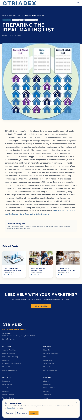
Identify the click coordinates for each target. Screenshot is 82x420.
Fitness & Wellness (8, 395)
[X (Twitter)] (11, 339)
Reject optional (22, 413)
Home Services (7, 384)
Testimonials (47, 395)
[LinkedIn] (3, 339)
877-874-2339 (6, 333)
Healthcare (5, 391)
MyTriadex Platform (49, 388)
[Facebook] (7, 339)
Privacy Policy (11, 408)
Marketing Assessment (9, 370)
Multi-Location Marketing (10, 357)
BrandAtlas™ (6, 360)
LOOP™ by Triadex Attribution (11, 363)
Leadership (46, 384)
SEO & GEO (47, 357)
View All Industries (8, 398)
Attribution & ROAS (49, 363)
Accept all (33, 413)
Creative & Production (50, 370)
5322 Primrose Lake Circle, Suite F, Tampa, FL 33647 (19, 336)
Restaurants (6, 381)
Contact (45, 398)
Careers (45, 391)
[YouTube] (14, 339)
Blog (19, 15)
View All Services (48, 367)
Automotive (6, 388)
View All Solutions (8, 367)
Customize (9, 413)
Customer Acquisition (9, 350)
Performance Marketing (50, 353)
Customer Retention (8, 353)
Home (4, 15)
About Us (46, 381)
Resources (12, 15)
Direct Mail (46, 350)
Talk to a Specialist (41, 306)
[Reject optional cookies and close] (77, 402)
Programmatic (47, 360)
